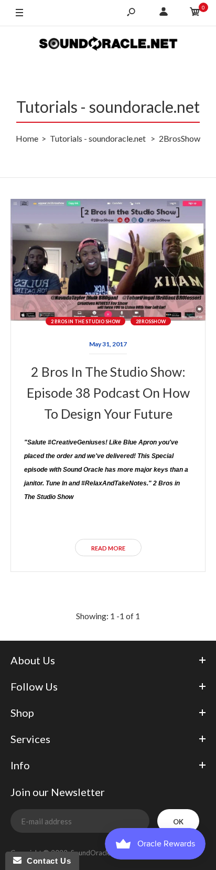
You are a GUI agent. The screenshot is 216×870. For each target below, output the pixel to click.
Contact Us (46, 860)
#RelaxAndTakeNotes (114, 483)
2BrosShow (151, 321)
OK (178, 822)
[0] (195, 13)
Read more (108, 548)
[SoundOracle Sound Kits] (108, 45)
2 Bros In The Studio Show (85, 321)
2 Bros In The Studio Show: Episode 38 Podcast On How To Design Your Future (108, 392)
